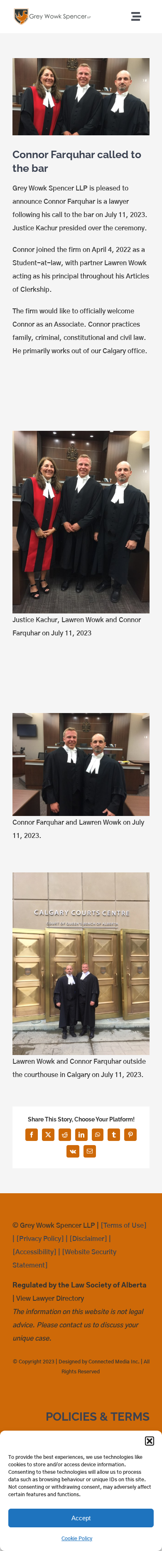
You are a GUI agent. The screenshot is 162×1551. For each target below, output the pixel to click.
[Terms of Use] (124, 1225)
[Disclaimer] (88, 1239)
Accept (81, 1518)
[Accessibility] (34, 1252)
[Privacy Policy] (40, 1239)
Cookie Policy (76, 1538)
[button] (149, 1441)
